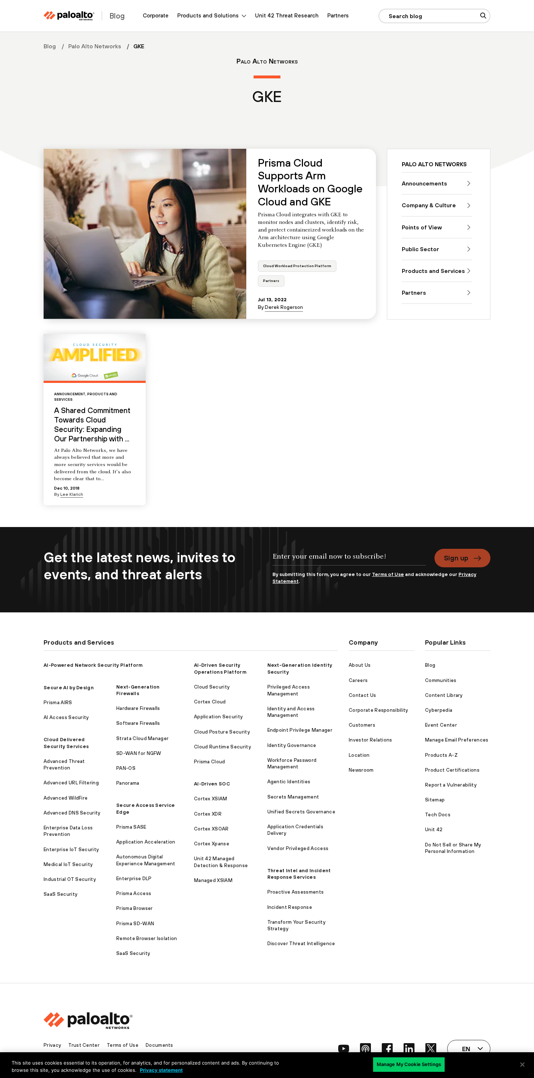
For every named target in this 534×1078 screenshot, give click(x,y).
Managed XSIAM (213, 880)
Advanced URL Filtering (71, 782)
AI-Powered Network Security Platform (93, 665)
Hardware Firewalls (138, 708)
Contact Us (362, 695)
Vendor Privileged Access (298, 848)
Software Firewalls (138, 723)
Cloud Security (212, 687)
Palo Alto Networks (94, 46)
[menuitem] (155, 16)
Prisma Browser (134, 908)
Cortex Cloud (210, 702)
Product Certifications (452, 770)
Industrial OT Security (70, 879)
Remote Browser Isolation (146, 938)
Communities (441, 680)
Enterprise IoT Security (71, 849)
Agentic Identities (289, 781)
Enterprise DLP (133, 878)
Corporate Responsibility (378, 710)
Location (359, 755)
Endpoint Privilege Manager (299, 730)
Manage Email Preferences (457, 740)
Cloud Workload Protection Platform (297, 266)
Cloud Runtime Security (222, 747)
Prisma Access (133, 893)
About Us (360, 665)
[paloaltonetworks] (69, 15)
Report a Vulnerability (451, 785)
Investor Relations (370, 740)
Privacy (52, 1045)
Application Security (218, 716)
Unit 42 (433, 829)
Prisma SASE (131, 827)
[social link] (343, 1048)
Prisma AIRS (58, 702)
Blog (50, 46)
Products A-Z (441, 755)
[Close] (522, 1065)
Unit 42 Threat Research (287, 15)
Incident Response (289, 907)
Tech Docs (437, 814)
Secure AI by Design (69, 687)
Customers (362, 725)
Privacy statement (161, 1070)
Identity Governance (291, 745)
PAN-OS (125, 768)
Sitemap (435, 800)
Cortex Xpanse (211, 843)
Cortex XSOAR (211, 829)
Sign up (456, 558)
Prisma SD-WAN (135, 923)
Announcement (69, 394)
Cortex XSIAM (210, 798)
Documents (159, 1045)
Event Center (441, 725)
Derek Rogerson (284, 307)
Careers (358, 680)
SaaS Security (60, 894)
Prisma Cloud (209, 761)
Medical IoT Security (68, 864)
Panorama (127, 783)
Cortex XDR (208, 814)
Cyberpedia (438, 710)
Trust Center (84, 1045)
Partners (338, 15)
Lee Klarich (71, 494)
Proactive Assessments (295, 892)
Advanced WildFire (66, 798)
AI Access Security (66, 717)
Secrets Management (293, 797)
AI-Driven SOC (212, 784)
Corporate (156, 15)
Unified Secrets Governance (301, 811)
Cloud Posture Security (222, 732)
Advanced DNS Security (72, 813)
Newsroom (361, 770)
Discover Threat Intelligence (301, 943)
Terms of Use (388, 574)
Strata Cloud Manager (142, 738)
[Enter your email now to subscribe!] (349, 560)
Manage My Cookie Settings (409, 1064)
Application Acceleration (145, 842)
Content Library (444, 695)
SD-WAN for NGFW (138, 753)
